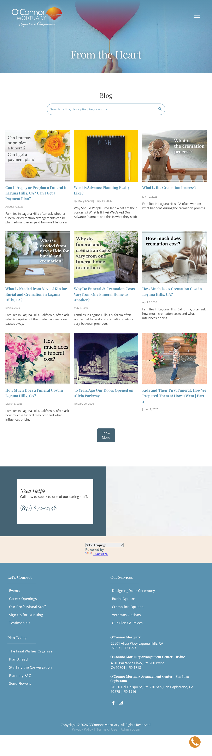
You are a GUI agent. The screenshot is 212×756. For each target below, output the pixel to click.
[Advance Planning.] (106, 156)
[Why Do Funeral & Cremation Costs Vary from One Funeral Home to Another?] (106, 257)
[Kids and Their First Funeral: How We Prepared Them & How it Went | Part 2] (174, 358)
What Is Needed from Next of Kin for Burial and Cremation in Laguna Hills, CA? (36, 294)
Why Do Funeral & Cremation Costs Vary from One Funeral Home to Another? (104, 294)
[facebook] (113, 703)
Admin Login (130, 729)
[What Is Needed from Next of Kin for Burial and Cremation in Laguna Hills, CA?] (37, 257)
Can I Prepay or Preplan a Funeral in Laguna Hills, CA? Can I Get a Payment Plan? (36, 193)
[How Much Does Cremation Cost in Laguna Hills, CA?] (174, 257)
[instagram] (121, 703)
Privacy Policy (82, 729)
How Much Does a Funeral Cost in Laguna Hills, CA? (34, 393)
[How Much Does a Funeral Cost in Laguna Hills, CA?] (37, 358)
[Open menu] (197, 15)
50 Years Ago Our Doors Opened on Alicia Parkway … (103, 393)
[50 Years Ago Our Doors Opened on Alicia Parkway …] (106, 358)
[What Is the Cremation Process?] (174, 156)
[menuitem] (54, 591)
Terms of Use (106, 729)
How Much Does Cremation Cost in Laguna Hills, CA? (172, 291)
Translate (100, 554)
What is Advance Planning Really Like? (101, 190)
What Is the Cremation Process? (169, 187)
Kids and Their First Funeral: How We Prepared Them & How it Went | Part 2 (174, 396)
